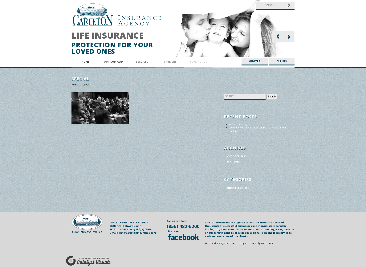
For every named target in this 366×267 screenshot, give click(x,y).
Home (86, 61)
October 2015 (237, 156)
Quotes (254, 61)
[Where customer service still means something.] (87, 222)
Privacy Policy (91, 231)
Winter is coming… (239, 124)
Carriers (170, 61)
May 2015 (233, 161)
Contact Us (198, 61)
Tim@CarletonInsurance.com (137, 232)
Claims (282, 61)
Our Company (114, 61)
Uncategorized (238, 188)
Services (142, 61)
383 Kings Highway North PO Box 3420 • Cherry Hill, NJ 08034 (130, 227)
